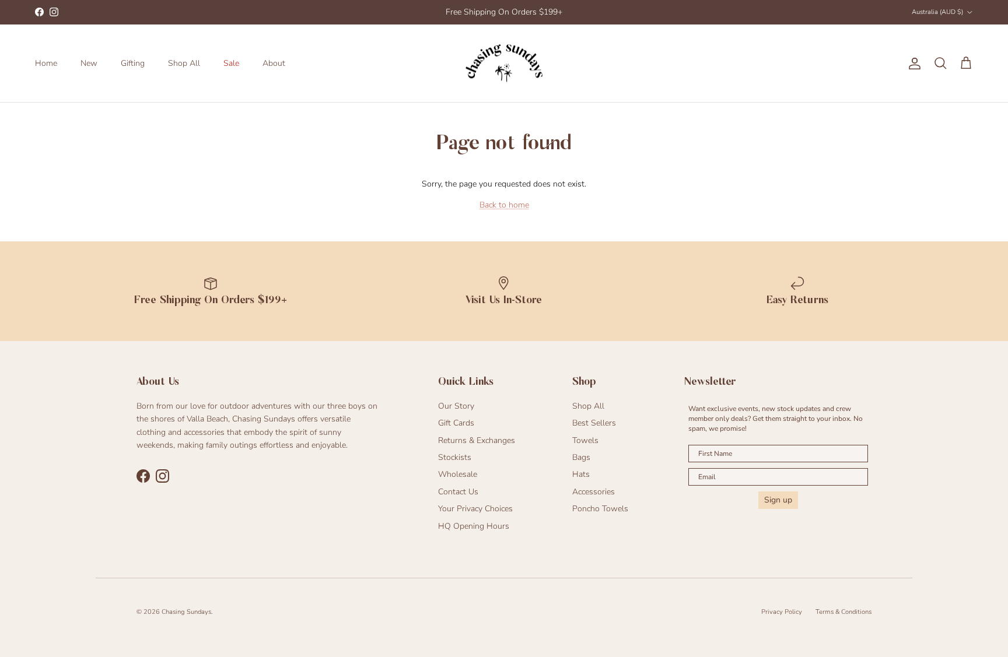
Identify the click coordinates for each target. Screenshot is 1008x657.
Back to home (504, 204)
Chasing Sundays (186, 611)
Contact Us (458, 491)
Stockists (454, 457)
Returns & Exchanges (476, 440)
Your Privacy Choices (475, 508)
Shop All (184, 63)
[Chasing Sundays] (504, 63)
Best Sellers (594, 422)
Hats (581, 474)
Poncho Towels (600, 508)
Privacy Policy (781, 611)
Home (46, 63)
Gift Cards (456, 422)
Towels (585, 440)
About (273, 63)
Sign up (778, 499)
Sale (231, 63)
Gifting (133, 63)
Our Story (456, 406)
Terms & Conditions (844, 611)
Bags (581, 457)
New (88, 63)
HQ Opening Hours (473, 526)
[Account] (912, 64)
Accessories (593, 491)
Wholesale (457, 474)
